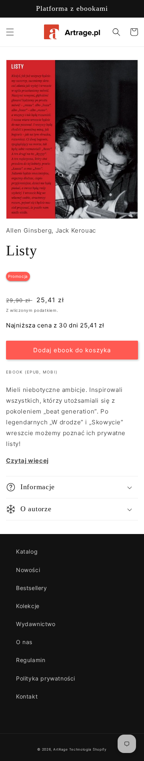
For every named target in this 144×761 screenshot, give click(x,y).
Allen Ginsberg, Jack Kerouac (51, 230)
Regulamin (30, 660)
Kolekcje (28, 605)
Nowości (28, 569)
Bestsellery (31, 587)
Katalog (27, 551)
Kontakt (27, 696)
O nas (24, 642)
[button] (10, 32)
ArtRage (60, 749)
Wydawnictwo (36, 623)
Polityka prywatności (45, 678)
